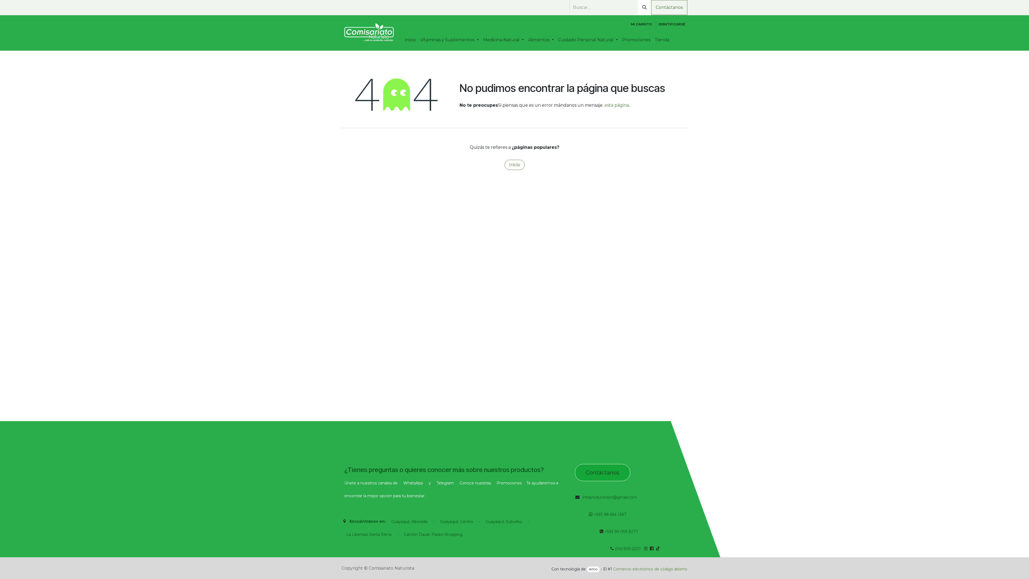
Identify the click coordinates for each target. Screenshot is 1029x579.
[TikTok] (372, 7)
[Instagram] (362, 7)
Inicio (514, 164)
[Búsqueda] (644, 7)
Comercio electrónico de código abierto (650, 569)
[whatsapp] (345, 8)
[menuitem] (410, 40)
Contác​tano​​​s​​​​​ (602, 472)
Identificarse (671, 24)
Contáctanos (669, 7)
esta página (617, 105)
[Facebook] (353, 7)
